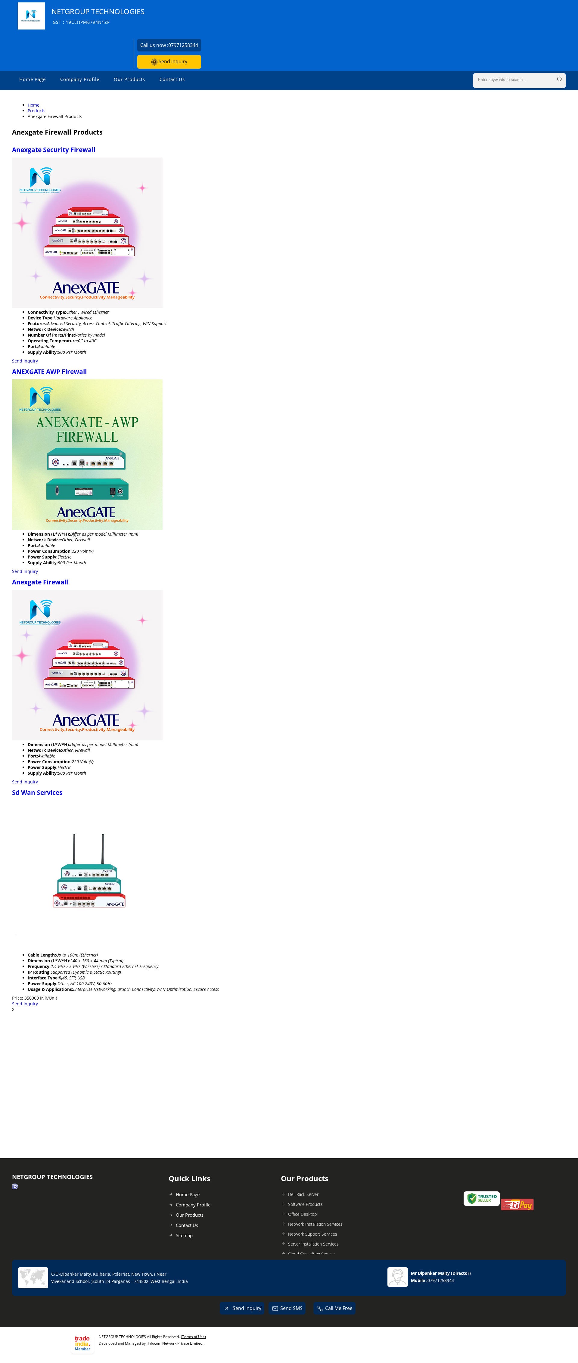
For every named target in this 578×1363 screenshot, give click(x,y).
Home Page (32, 79)
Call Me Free (339, 1308)
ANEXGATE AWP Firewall (49, 371)
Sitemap (184, 1235)
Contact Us (172, 79)
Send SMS (291, 1308)
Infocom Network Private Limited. (175, 1343)
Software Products (305, 1204)
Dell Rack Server (303, 1194)
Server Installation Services (313, 1244)
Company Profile (79, 79)
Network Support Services (312, 1234)
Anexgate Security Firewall (53, 149)
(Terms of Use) (193, 1336)
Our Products (129, 79)
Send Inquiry (172, 61)
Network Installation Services (315, 1224)
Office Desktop (302, 1214)
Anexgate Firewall (40, 582)
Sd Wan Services (37, 792)
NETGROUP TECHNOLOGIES (97, 16)
